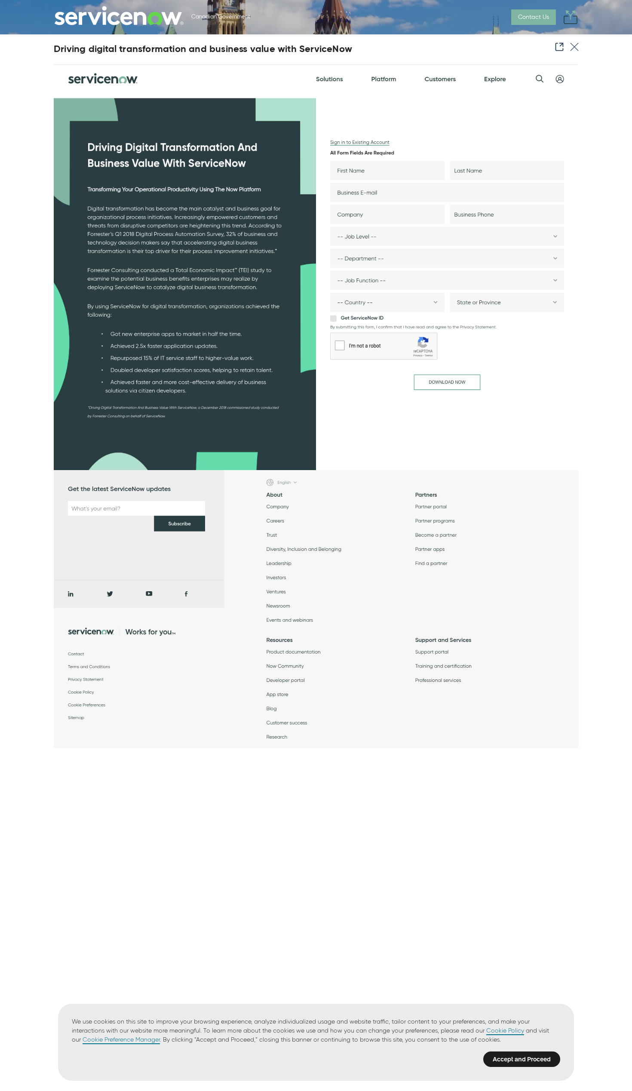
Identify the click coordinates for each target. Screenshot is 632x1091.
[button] (556, 47)
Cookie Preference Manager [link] (121, 1040)
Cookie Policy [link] (505, 1031)
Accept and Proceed (522, 1059)
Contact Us (533, 17)
